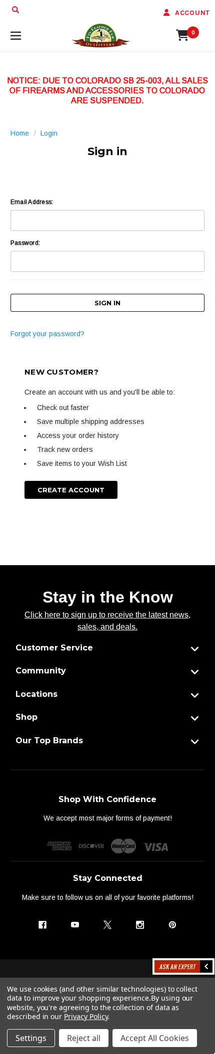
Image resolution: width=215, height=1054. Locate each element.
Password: (25, 242)
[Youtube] (75, 925)
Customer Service (54, 647)
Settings (31, 1038)
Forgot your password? (47, 334)
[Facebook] (43, 925)
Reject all (83, 1038)
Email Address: (31, 202)
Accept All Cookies (154, 1038)
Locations (37, 694)
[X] (107, 925)
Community (41, 670)
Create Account (71, 490)
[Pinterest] (173, 925)
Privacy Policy (86, 1016)
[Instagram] (140, 925)
